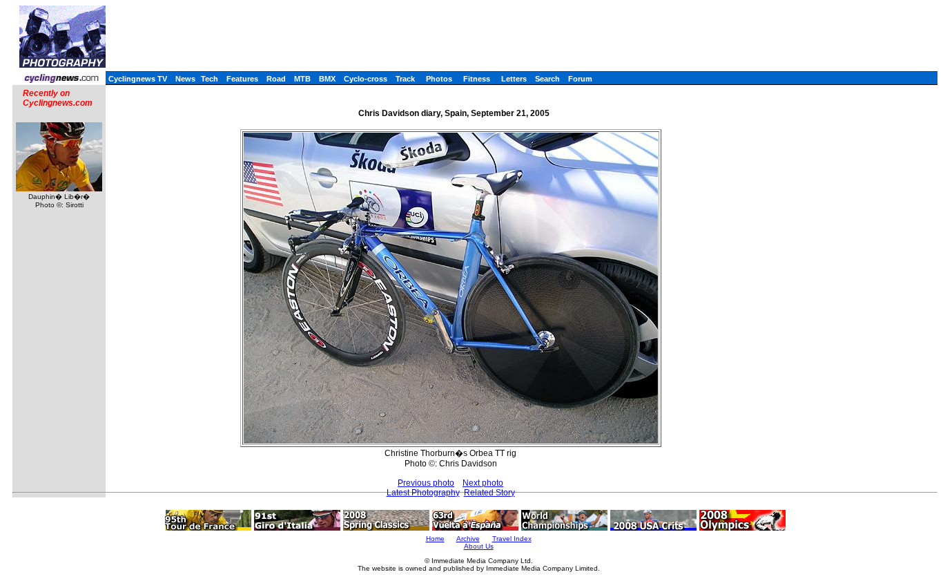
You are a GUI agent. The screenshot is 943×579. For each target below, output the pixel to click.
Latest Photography (423, 492)
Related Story (489, 492)
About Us (479, 546)
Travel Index (512, 538)
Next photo (483, 483)
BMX (327, 79)
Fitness (476, 79)
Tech (209, 79)
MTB (302, 79)
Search (547, 79)
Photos (439, 79)
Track (405, 79)
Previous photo (426, 483)
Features (242, 79)
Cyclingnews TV (137, 79)
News (185, 79)
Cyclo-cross (365, 79)
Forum (580, 79)
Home (435, 538)
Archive (468, 538)
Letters (514, 79)
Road (276, 79)
